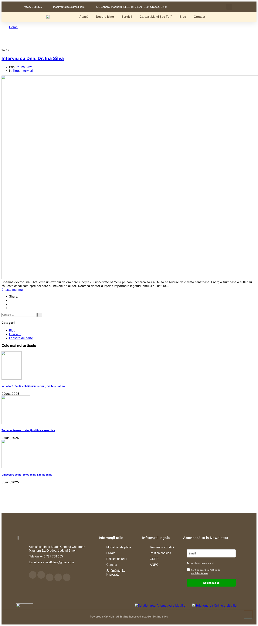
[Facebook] (10, 300)
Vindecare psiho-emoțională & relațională (27, 474)
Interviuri (27, 70)
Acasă (83, 16)
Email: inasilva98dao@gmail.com (51, 562)
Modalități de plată (118, 547)
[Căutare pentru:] (19, 314)
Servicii (126, 16)
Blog (182, 16)
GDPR (154, 558)
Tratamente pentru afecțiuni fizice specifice (28, 430)
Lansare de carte (21, 338)
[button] (229, 7)
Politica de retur (116, 558)
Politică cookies (160, 553)
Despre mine (105, 16)
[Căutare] (39, 315)
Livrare (111, 553)
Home (13, 27)
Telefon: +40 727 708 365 (46, 556)
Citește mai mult (13, 289)
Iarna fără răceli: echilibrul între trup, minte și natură (33, 386)
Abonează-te (211, 582)
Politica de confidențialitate (205, 571)
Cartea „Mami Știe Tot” (156, 16)
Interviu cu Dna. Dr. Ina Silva (33, 58)
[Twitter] (10, 304)
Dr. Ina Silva (23, 67)
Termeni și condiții (162, 547)
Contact (199, 16)
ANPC (154, 564)
